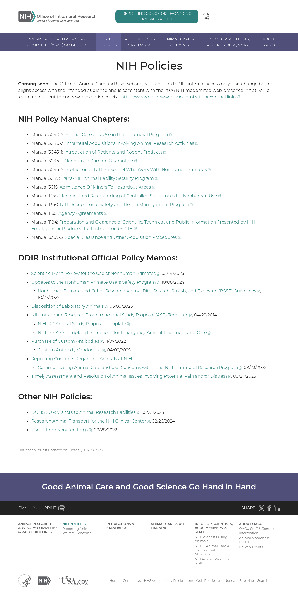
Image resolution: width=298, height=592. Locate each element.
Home (115, 580)
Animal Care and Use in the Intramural (118, 134)
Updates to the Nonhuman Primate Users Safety (95, 282)
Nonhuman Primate (101, 160)
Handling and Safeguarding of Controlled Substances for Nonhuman (140, 195)
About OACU (269, 42)
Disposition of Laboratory (69, 306)
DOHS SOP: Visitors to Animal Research (85, 412)
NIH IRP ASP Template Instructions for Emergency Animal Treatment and (124, 332)
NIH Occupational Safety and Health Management (126, 204)
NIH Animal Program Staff (212, 561)
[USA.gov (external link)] (74, 580)
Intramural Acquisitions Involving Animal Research (131, 143)
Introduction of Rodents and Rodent (115, 152)
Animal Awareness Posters (254, 540)
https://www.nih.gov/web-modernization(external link (180, 97)
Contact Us (132, 580)
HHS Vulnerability (168, 580)
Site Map (247, 580)
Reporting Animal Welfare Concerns (76, 531)
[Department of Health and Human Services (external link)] (24, 580)
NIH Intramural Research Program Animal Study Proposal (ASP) (111, 315)
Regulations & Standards (140, 42)
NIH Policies (108, 42)
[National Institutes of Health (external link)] (44, 580)
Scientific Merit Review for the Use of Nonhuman (95, 273)
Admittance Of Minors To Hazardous (107, 187)
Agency (82, 213)
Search (262, 580)
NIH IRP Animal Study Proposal (84, 323)
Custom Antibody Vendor (71, 350)
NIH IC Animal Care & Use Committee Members (212, 550)
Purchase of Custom (67, 341)
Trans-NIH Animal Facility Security (109, 178)
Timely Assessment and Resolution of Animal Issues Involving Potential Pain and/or (131, 376)
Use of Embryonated (61, 429)
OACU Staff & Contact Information (256, 531)
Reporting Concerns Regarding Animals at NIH (156, 16)
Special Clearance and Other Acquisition (123, 237)
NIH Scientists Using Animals (211, 539)
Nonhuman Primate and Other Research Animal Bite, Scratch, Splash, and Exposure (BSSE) (149, 290)
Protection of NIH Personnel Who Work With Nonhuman (138, 169)
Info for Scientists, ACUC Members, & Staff (229, 42)
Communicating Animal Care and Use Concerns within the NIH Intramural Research (140, 367)
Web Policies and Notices (216, 580)
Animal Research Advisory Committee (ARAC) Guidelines (57, 42)
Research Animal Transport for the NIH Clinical (90, 421)
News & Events (251, 547)
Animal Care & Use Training (179, 42)
